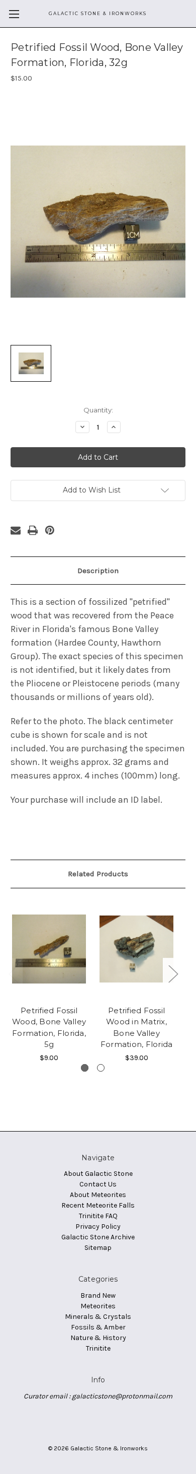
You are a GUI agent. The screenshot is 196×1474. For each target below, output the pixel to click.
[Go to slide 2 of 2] (101, 1068)
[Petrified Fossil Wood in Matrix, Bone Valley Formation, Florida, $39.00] (136, 949)
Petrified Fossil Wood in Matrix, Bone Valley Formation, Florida (137, 1027)
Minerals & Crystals (98, 1316)
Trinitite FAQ (98, 1216)
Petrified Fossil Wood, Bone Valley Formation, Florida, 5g (49, 1027)
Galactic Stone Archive (98, 1237)
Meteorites (98, 1306)
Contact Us (98, 1184)
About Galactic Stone (98, 1173)
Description (98, 570)
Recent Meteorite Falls (98, 1205)
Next (173, 973)
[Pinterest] (50, 530)
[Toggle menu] (14, 14)
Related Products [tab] (98, 873)
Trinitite (98, 1348)
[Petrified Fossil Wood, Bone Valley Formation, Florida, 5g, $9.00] (49, 949)
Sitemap (98, 1247)
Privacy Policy (98, 1226)
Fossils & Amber (98, 1327)
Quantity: (98, 410)
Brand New (98, 1295)
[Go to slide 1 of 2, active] (84, 1068)
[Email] (16, 530)
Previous (13, 973)
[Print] (33, 530)
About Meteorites (98, 1194)
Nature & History (98, 1337)
